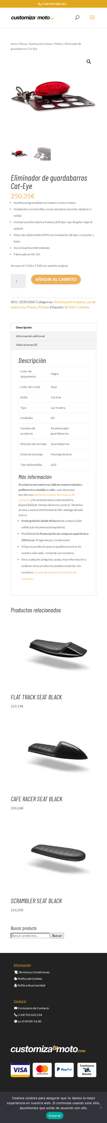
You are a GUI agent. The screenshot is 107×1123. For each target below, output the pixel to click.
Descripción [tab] (24, 327)
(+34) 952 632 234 (29, 1015)
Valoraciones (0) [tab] (26, 345)
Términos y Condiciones (34, 972)
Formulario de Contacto (33, 1008)
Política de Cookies (29, 978)
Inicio (14, 43)
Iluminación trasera (40, 43)
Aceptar (55, 1116)
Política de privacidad (31, 985)
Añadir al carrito (56, 279)
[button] (88, 61)
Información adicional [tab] (30, 336)
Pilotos (58, 43)
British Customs (77, 307)
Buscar (57, 936)
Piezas (23, 43)
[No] (100, 1107)
